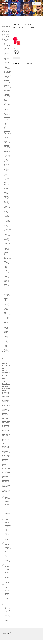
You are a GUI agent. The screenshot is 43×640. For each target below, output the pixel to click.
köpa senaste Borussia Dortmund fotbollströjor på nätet (6, 448)
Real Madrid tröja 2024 (7, 490)
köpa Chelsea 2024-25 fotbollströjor (5, 404)
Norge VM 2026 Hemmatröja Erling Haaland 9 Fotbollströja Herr (8, 548)
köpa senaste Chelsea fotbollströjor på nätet (6, 451)
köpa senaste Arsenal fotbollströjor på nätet (6, 442)
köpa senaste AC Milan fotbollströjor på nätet (6, 438)
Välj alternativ (16, 57)
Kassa (11, 9)
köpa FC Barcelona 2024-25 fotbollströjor (6, 407)
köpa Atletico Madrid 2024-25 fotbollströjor (5, 396)
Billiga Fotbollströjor (9, 3)
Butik (7, 9)
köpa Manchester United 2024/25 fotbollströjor (6, 422)
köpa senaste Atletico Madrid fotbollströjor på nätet (5, 445)
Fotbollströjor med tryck (6, 378)
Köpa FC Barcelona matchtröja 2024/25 (6, 409)
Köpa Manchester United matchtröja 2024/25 (5, 426)
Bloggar (27, 9)
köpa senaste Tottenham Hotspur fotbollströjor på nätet (6, 480)
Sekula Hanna (7, 565)
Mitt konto (16, 9)
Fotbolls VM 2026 (12, 13)
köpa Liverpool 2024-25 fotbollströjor (5, 415)
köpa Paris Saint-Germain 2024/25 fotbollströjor (6, 429)
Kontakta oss (5, 13)
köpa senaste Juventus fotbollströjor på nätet (6, 459)
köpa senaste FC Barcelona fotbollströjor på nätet (6, 454)
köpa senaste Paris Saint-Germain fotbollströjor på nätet (6, 473)
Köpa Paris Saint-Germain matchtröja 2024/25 (6, 431)
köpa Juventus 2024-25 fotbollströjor (6, 413)
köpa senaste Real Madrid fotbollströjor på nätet (6, 477)
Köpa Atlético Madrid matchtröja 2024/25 (6, 399)
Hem (3, 9)
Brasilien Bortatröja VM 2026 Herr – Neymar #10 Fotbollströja (7, 569)
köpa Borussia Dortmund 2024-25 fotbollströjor (5, 401)
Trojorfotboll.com (5, 633)
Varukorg (22, 9)
